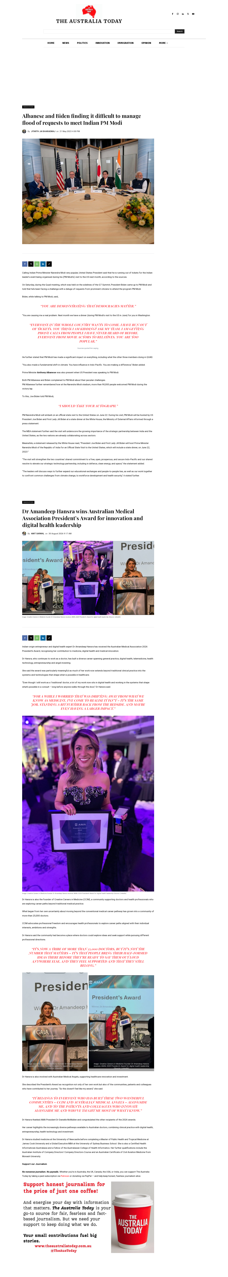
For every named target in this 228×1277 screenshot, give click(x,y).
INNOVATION (28, 107)
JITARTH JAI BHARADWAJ (43, 131)
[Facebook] (173, 14)
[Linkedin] (183, 14)
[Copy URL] (49, 264)
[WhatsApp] (37, 264)
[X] (188, 14)
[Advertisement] (114, 76)
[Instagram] (178, 14)
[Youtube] (193, 14)
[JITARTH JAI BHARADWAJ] (25, 131)
